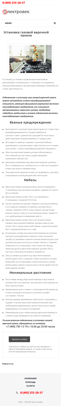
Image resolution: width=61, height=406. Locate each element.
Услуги (30, 386)
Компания (31, 378)
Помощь (30, 382)
